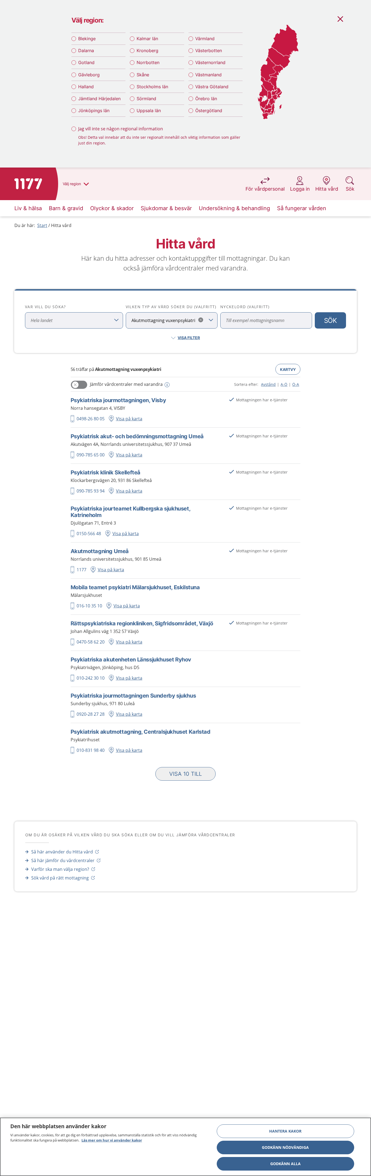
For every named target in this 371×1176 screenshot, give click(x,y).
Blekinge (87, 38)
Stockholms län (152, 86)
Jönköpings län (93, 110)
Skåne (143, 74)
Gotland (86, 62)
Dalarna (86, 50)
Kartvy (288, 369)
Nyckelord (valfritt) (245, 306)
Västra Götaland (211, 86)
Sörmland (146, 98)
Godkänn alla (285, 1163)
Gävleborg (89, 74)
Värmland (205, 38)
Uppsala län (149, 110)
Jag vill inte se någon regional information (120, 129)
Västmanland (208, 74)
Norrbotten (148, 62)
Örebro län (206, 98)
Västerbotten (208, 50)
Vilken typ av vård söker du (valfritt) (171, 306)
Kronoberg (147, 50)
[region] (185, 1147)
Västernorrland (210, 62)
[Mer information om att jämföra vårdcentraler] (167, 385)
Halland (86, 86)
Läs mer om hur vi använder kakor (111, 1140)
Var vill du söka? (45, 306)
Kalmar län (147, 38)
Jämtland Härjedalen (99, 98)
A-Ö (284, 384)
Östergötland (208, 110)
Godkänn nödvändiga (285, 1147)
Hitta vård (61, 225)
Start (42, 225)
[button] (185, 774)
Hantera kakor (285, 1131)
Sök (330, 320)
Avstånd (268, 384)
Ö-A (295, 384)
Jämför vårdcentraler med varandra (126, 384)
